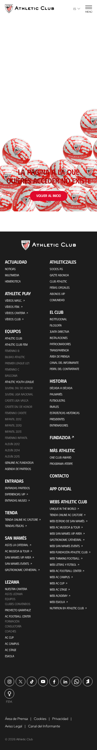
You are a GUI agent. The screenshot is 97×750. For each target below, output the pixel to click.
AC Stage (10, 650)
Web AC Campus (60, 577)
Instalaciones (59, 337)
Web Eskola (57, 602)
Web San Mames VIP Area (66, 533)
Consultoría (13, 626)
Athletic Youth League (19, 381)
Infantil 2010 (13, 425)
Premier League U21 (17, 363)
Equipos (10, 599)
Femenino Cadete (15, 413)
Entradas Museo (16, 500)
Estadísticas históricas (65, 413)
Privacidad (60, 718)
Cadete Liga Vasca (16, 400)
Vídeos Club (13, 319)
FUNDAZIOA (60, 437)
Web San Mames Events (65, 546)
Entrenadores (59, 425)
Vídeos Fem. (12, 306)
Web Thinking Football (65, 558)
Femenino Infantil (16, 437)
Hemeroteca (13, 281)
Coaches (10, 631)
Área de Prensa (60, 356)
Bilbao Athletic (15, 357)
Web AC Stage (58, 589)
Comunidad (57, 300)
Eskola (9, 656)
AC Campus (12, 643)
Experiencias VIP (15, 494)
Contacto (59, 475)
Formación (12, 621)
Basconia (11, 375)
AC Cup (9, 637)
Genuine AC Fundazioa (19, 462)
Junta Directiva (59, 331)
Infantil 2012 (13, 419)
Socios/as (56, 269)
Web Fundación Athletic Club (69, 552)
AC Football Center (18, 616)
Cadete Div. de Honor (18, 406)
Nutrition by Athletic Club (67, 608)
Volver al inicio (48, 195)
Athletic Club (13, 338)
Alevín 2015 (12, 456)
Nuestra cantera (16, 589)
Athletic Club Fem (16, 344)
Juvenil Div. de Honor (19, 388)
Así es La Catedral (16, 545)
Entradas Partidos (17, 488)
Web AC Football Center (65, 570)
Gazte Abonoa (59, 275)
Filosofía (56, 325)
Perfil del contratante (64, 369)
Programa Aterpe (61, 463)
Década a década (61, 388)
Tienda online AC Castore (21, 519)
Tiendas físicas (14, 525)
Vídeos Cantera (15, 313)
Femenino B (12, 350)
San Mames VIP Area (18, 557)
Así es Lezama (14, 594)
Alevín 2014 (12, 450)
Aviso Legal (13, 726)
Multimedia (12, 275)
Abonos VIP (57, 293)
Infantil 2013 (13, 431)
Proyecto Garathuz (18, 610)
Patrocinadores (60, 344)
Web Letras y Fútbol (63, 564)
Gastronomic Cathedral (21, 569)
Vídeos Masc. (13, 300)
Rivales (54, 406)
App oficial (60, 488)
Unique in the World (63, 508)
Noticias (10, 269)
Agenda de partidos (18, 468)
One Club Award (60, 457)
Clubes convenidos (17, 604)
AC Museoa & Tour (17, 551)
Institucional (58, 319)
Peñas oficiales (60, 287)
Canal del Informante (64, 362)
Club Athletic (58, 281)
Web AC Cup (57, 583)
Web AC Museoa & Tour (65, 527)
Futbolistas (57, 400)
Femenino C (12, 369)
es (74, 8)
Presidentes (57, 419)
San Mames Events (17, 563)
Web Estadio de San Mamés (67, 521)
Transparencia (59, 350)
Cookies (40, 718)
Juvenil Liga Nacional (19, 394)
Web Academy (58, 595)
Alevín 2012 (12, 444)
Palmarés (56, 394)
